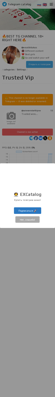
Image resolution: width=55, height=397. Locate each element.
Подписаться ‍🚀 (27, 210)
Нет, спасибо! (27, 219)
